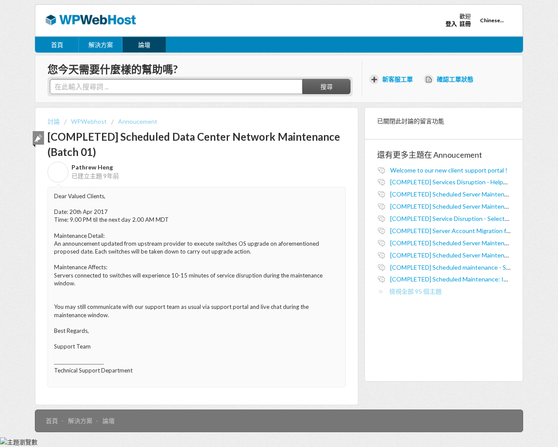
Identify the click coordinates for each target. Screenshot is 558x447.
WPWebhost (89, 121)
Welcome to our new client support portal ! (448, 170)
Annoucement (137, 121)
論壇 (144, 44)
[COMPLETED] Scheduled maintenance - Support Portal (466, 267)
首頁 (57, 44)
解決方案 (100, 44)
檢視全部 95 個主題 (415, 291)
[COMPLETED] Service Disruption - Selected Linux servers (469, 218)
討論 (54, 121)
